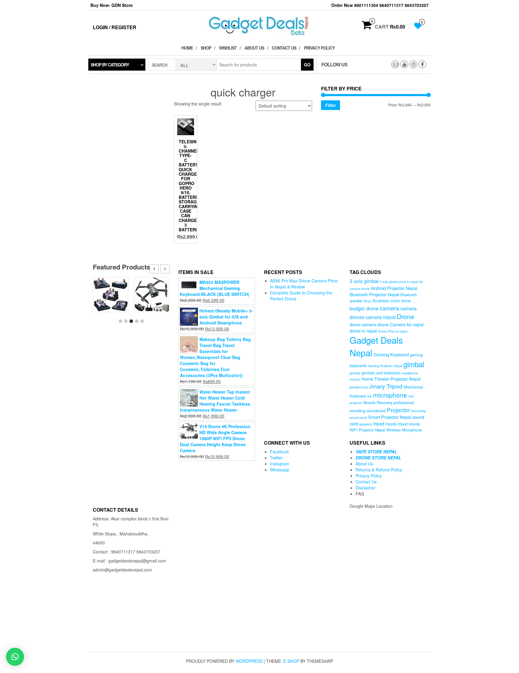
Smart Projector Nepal (389, 417)
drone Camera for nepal (400, 324)
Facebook (279, 452)
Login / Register (114, 27)
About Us (254, 48)
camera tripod (381, 317)
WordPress (249, 661)
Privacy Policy (319, 48)
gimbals (355, 373)
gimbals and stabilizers (381, 373)
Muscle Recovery (377, 402)
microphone (390, 394)
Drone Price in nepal (392, 331)
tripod (378, 423)
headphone (410, 373)
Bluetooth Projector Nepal (374, 294)
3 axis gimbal (364, 281)
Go (307, 65)
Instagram (279, 464)
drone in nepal (363, 330)
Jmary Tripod (385, 386)
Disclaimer (365, 488)
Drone (405, 316)
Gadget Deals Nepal (376, 346)
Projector (398, 410)
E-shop (291, 661)
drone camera (363, 324)
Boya (367, 301)
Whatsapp (279, 470)
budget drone (364, 308)
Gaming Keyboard (391, 354)
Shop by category (110, 65)
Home (187, 48)
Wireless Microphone (404, 430)
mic (369, 396)
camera (389, 308)
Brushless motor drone (391, 300)
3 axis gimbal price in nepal (399, 281)
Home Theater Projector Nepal (390, 379)
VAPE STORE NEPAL (376, 452)
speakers (365, 424)
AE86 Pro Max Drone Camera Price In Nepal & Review (304, 284)
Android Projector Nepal (394, 288)
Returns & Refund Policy (379, 470)
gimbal (413, 364)
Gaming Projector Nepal (385, 366)
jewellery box (359, 387)
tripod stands (409, 424)
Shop (206, 48)
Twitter (276, 458)
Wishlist (228, 48)
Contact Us (284, 48)
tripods (391, 424)
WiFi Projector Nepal (367, 430)
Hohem (355, 379)
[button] (164, 268)
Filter (330, 105)
